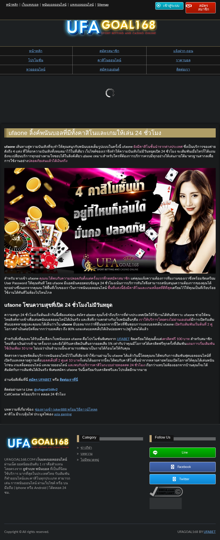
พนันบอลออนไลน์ (54, 4)
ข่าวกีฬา (86, 447)
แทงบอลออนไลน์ (82, 4)
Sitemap (102, 4)
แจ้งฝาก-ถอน (183, 51)
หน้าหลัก (12, 4)
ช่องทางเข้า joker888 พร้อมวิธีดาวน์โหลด (66, 409)
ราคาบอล (183, 60)
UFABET (123, 339)
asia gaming (63, 414)
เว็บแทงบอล (30, 4)
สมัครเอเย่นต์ (109, 69)
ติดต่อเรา (183, 69)
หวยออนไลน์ (35, 69)
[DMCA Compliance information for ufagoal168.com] (166, 495)
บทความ (87, 453)
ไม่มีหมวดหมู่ (90, 459)
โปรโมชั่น (35, 60)
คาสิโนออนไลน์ (109, 60)
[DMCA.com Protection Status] (166, 508)
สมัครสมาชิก (109, 51)
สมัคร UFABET (40, 379)
